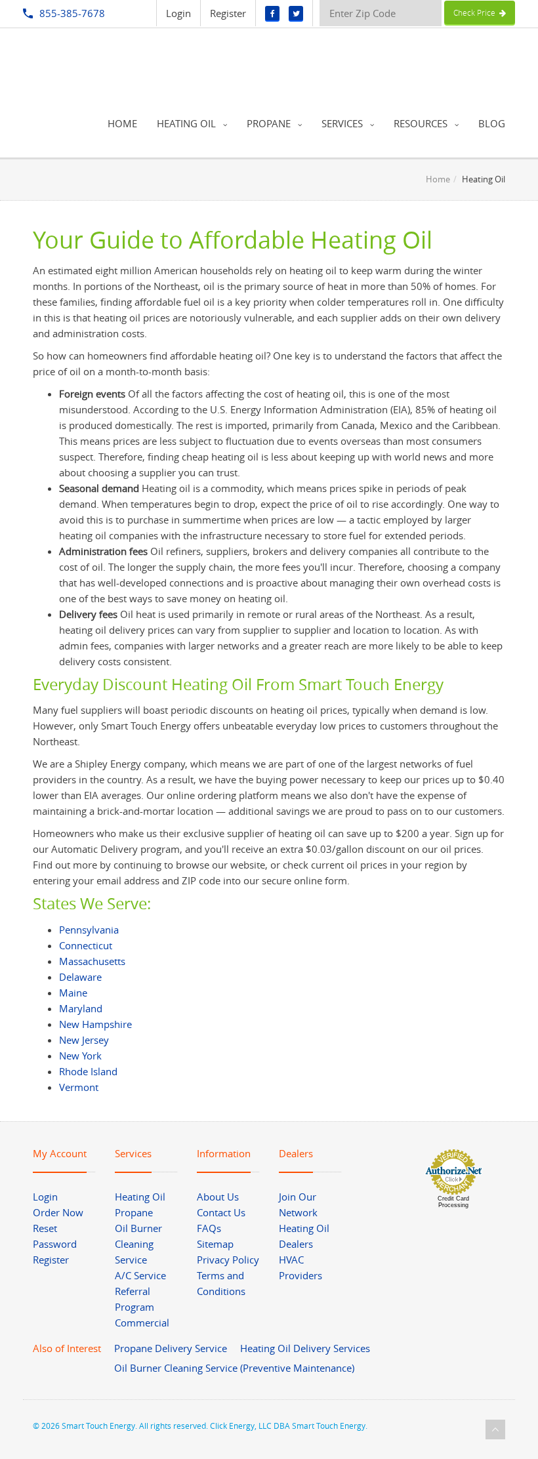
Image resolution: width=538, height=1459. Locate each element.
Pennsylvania (89, 929)
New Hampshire (95, 1024)
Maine (73, 992)
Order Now (58, 1212)
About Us (218, 1196)
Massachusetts (92, 961)
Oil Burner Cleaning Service (138, 1244)
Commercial (142, 1322)
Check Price (476, 12)
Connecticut (85, 945)
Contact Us (221, 1212)
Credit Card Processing (453, 1201)
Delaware (80, 976)
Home (438, 179)
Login (178, 13)
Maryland (80, 1008)
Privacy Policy (228, 1259)
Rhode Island (88, 1071)
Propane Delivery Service (170, 1348)
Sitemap (215, 1243)
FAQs (209, 1228)
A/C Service (140, 1275)
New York (80, 1055)
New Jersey (84, 1039)
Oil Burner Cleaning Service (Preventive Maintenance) (234, 1367)
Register (228, 13)
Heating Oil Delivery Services (305, 1348)
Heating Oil (140, 1196)
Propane (134, 1212)
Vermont (78, 1087)
